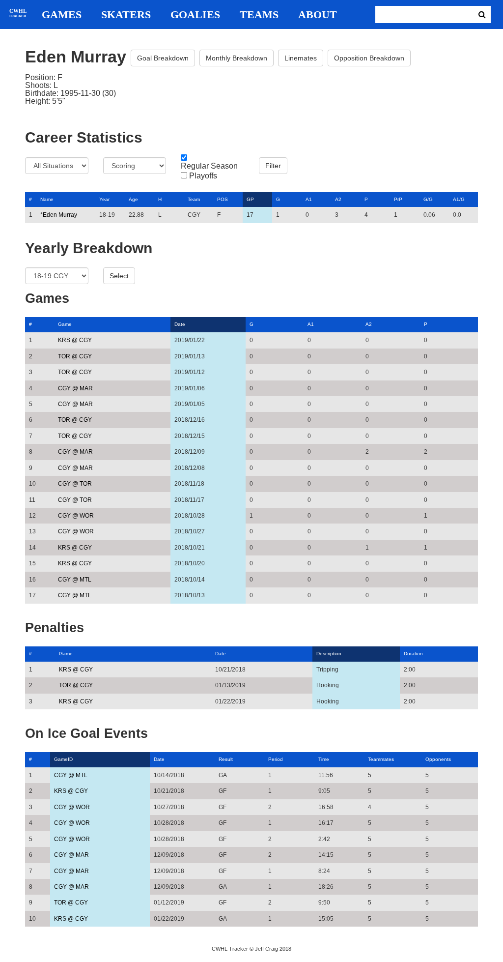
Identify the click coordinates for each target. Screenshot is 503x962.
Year (104, 199)
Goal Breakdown (163, 58)
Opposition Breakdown (369, 58)
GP (250, 199)
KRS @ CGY (75, 340)
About (317, 14)
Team (194, 199)
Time (323, 759)
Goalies (195, 14)
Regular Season (209, 166)
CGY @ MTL (74, 580)
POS (222, 199)
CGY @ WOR (76, 516)
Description (328, 653)
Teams (259, 14)
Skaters (126, 14)
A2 (338, 199)
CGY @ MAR (75, 388)
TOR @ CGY (75, 356)
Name (47, 199)
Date (179, 324)
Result (226, 759)
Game (65, 324)
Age (133, 199)
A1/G (459, 199)
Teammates (381, 759)
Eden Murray (60, 215)
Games (62, 14)
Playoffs (203, 176)
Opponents (438, 759)
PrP (398, 199)
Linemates (300, 58)
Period (275, 759)
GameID (63, 759)
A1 (309, 199)
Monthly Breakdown (236, 58)
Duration (413, 653)
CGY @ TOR (75, 484)
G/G (428, 199)
